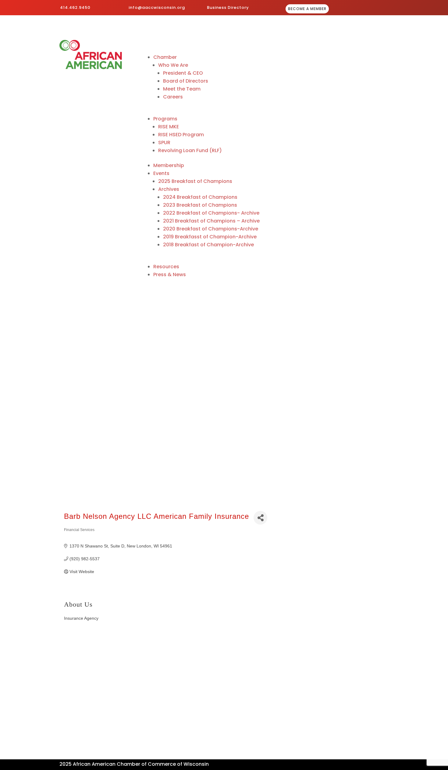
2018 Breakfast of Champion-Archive (208, 244)
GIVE (370, 9)
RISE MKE (168, 126)
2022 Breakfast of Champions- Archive (211, 212)
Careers (173, 96)
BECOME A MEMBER (307, 8)
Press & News (169, 274)
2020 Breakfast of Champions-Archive (210, 228)
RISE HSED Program (181, 134)
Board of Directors (185, 80)
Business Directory (228, 7)
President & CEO (183, 73)
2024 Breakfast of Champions (200, 197)
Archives (168, 189)
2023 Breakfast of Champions (200, 205)
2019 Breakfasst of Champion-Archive (210, 236)
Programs (165, 118)
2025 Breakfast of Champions (195, 181)
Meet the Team (182, 88)
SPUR (164, 142)
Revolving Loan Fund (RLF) (190, 150)
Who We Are (173, 65)
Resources (166, 266)
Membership (168, 165)
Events (161, 173)
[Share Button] (260, 518)
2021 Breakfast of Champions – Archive (211, 220)
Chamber (165, 57)
